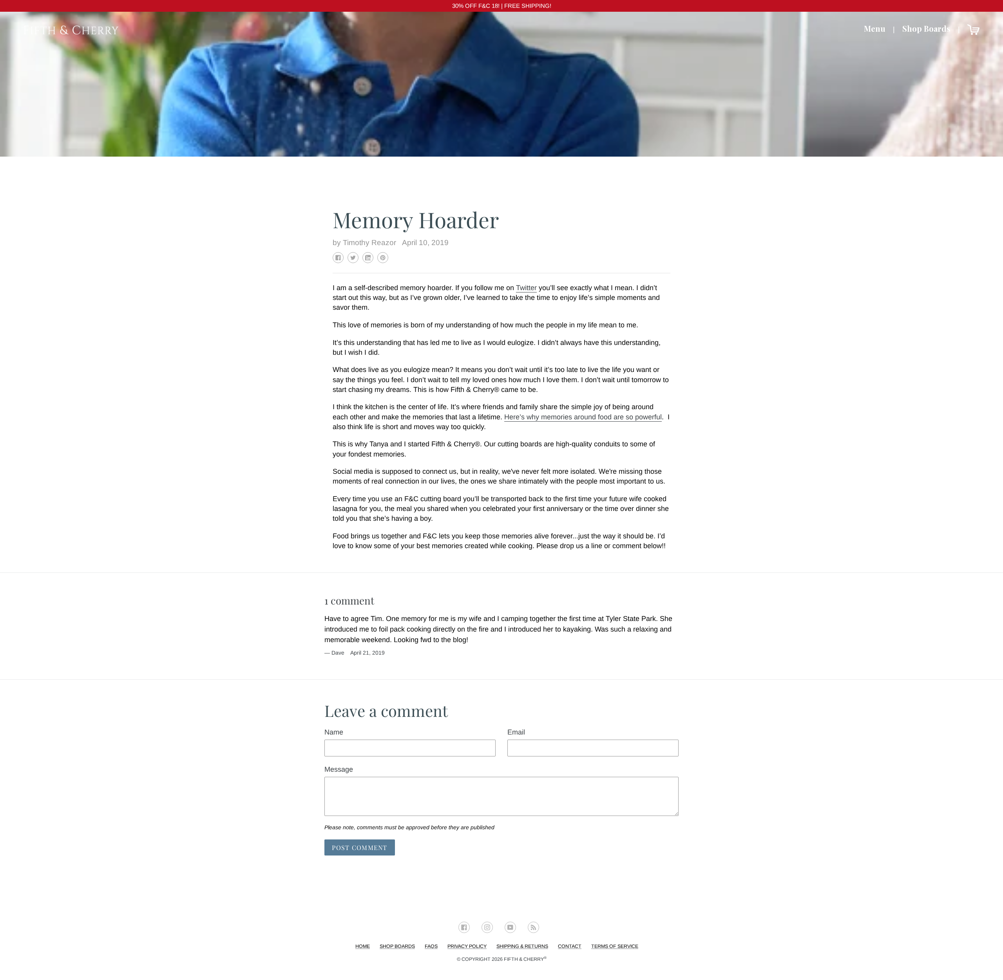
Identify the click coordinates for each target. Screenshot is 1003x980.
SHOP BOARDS (397, 946)
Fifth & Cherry (525, 959)
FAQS (431, 946)
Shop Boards (926, 28)
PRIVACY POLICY (467, 946)
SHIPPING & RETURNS (522, 946)
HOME (362, 946)
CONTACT (569, 946)
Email (516, 732)
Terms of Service (614, 946)
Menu (874, 28)
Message (338, 769)
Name (333, 732)
